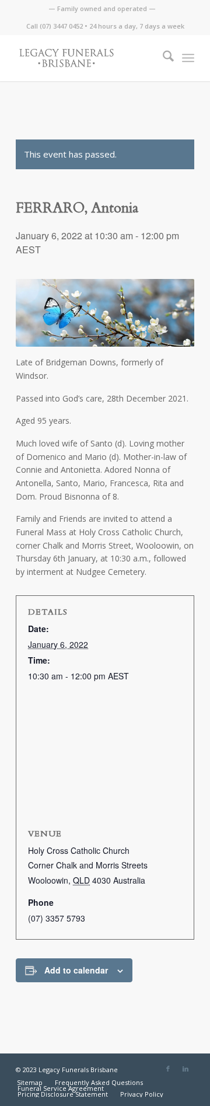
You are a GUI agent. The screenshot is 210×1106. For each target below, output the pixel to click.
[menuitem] (102, 9)
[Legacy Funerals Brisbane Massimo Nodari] (87, 57)
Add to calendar (76, 970)
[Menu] (188, 58)
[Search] (162, 57)
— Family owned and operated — (102, 8)
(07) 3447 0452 (61, 26)
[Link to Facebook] (168, 1068)
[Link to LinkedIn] (185, 1068)
